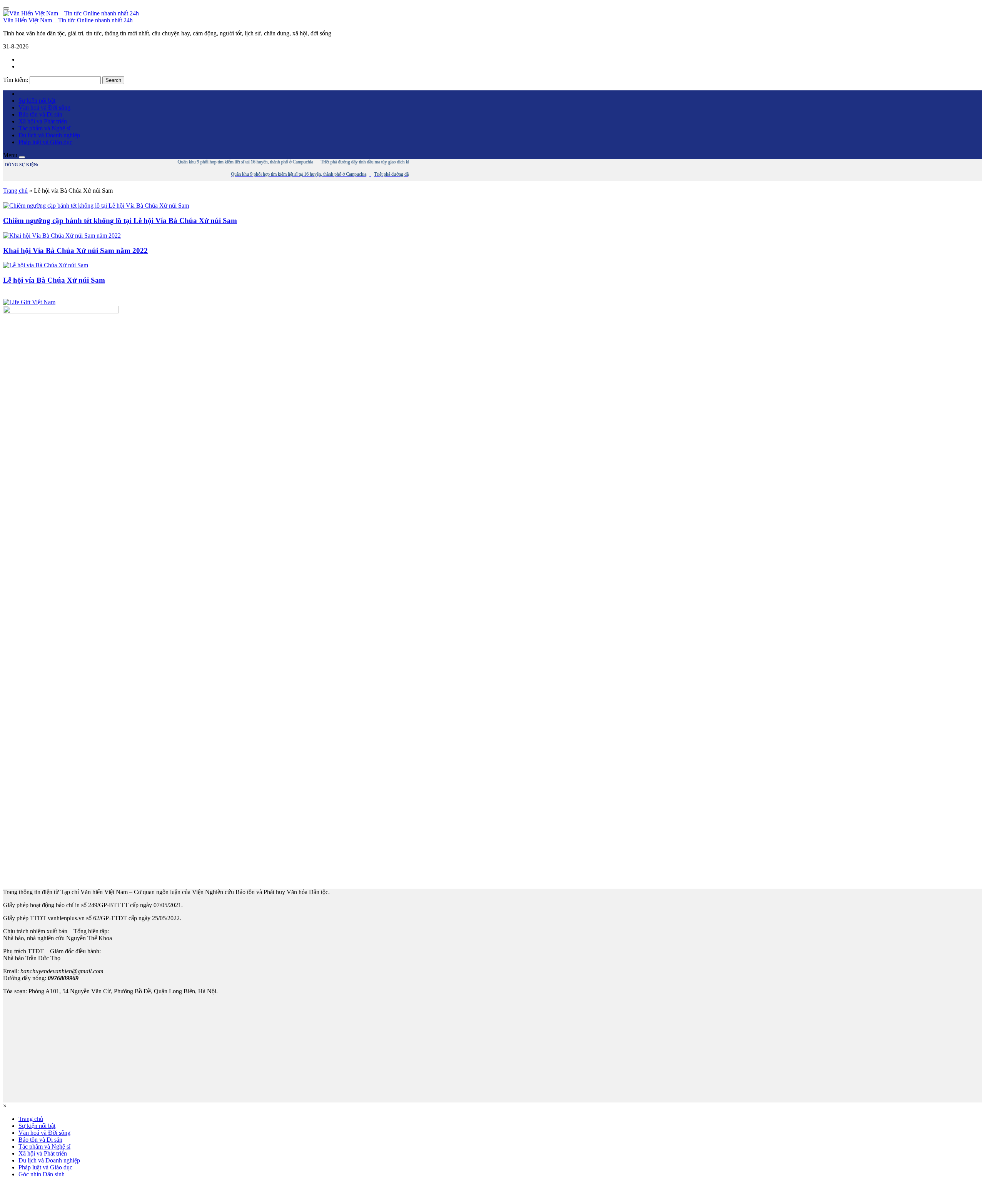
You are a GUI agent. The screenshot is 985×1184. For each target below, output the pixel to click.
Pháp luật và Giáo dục (45, 142)
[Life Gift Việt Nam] (29, 302)
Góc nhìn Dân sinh (41, 1174)
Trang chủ (15, 190)
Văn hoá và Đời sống (44, 107)
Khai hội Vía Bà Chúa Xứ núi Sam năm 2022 (75, 250)
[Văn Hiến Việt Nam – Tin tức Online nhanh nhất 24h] (71, 13)
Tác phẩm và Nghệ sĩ (44, 128)
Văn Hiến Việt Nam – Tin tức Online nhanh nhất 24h (68, 20)
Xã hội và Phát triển (42, 121)
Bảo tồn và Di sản (40, 114)
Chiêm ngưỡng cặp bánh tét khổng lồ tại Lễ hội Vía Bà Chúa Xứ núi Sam (120, 220)
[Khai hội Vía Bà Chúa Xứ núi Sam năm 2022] (62, 235)
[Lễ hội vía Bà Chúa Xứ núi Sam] (45, 265)
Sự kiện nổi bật (36, 100)
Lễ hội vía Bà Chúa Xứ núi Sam (54, 280)
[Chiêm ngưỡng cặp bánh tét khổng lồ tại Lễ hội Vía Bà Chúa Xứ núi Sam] (96, 205)
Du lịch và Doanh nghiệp (49, 135)
